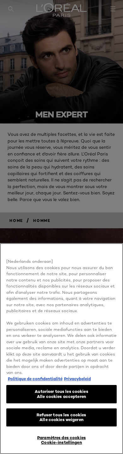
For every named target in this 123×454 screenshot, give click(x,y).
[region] (61, 348)
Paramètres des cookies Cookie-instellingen (61, 440)
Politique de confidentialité (35, 378)
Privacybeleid (77, 378)
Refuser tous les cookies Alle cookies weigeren (61, 417)
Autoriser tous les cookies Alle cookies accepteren (61, 394)
